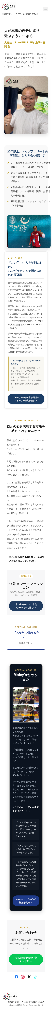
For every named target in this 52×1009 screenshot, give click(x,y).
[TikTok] (35, 977)
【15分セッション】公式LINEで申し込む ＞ (26, 606)
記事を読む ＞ (26, 643)
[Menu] (45, 9)
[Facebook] (16, 977)
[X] (29, 977)
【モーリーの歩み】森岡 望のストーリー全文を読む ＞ (26, 399)
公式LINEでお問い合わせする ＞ (26, 959)
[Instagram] (23, 977)
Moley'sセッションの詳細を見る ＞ (26, 900)
